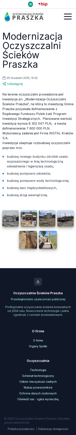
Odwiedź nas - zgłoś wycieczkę (38, 399)
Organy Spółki (38, 346)
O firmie (38, 340)
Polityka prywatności (21, 429)
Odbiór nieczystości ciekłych (38, 381)
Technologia (38, 370)
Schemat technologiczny (38, 375)
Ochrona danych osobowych (38, 393)
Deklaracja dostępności (53, 429)
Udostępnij (15, 83)
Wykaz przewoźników (38, 387)
